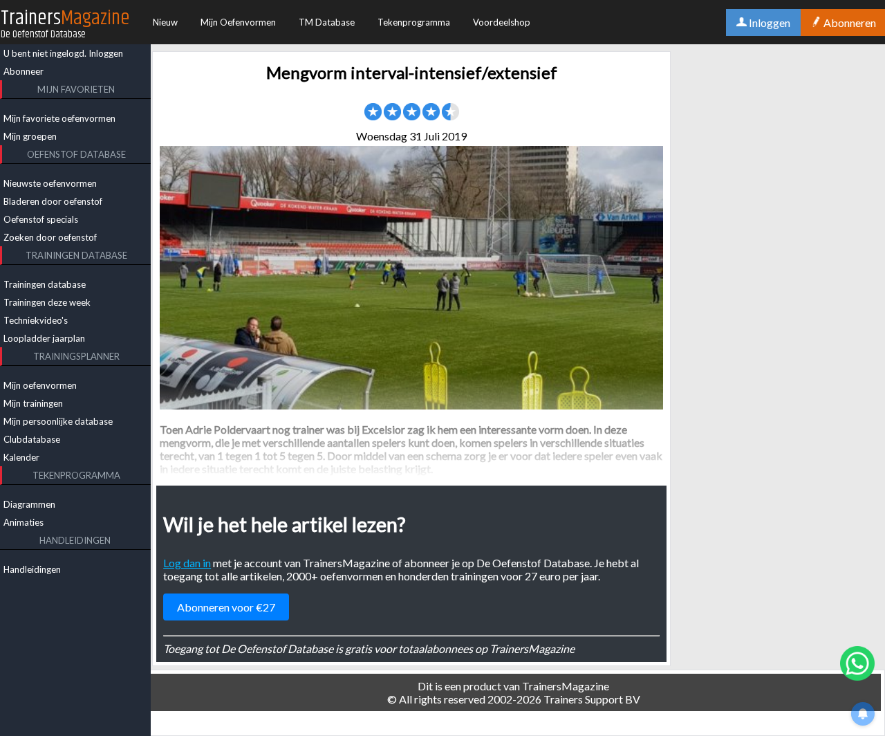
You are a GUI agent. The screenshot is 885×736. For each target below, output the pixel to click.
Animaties (23, 522)
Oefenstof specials (40, 219)
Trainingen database (44, 284)
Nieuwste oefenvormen (50, 183)
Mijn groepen (30, 136)
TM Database (327, 22)
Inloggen (105, 53)
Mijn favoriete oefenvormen (59, 118)
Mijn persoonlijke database (58, 421)
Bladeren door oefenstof (52, 201)
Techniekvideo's (35, 320)
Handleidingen (32, 569)
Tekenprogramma (414, 22)
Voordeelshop (501, 22)
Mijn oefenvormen (40, 385)
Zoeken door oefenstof (50, 237)
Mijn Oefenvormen (238, 22)
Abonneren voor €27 (226, 607)
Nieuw (165, 22)
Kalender (21, 457)
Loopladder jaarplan (44, 338)
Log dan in (187, 562)
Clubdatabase (31, 439)
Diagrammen (29, 504)
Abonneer (23, 71)
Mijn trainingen (33, 403)
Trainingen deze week (47, 302)
